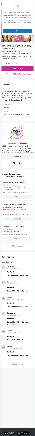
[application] (17, 218)
